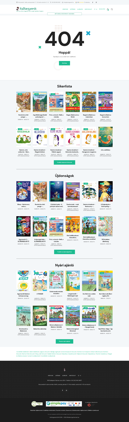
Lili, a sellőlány (105, 150)
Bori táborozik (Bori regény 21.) (105, 295)
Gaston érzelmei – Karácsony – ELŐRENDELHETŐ (89, 205)
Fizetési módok (60, 410)
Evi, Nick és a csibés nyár (89, 295)
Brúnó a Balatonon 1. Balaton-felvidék (56, 326)
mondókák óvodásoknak (48, 356)
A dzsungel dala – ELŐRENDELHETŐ (40, 240)
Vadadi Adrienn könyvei (54, 354)
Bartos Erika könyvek (28, 354)
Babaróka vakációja (40, 329)
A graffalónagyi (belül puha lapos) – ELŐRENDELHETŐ (40, 116)
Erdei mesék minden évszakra (56, 293)
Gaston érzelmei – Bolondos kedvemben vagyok (73, 151)
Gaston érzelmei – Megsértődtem (40, 151)
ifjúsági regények (55, 352)
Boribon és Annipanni (83, 352)
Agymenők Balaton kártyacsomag (23, 295)
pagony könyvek (45, 352)
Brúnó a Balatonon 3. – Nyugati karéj (89, 326)
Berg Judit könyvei (41, 354)
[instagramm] (96, 2)
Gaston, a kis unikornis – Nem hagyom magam (23, 151)
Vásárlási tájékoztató (36, 410)
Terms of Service (76, 414)
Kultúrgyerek (28, 9)
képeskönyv (91, 354)
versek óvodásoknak (34, 356)
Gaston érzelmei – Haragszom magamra (89, 151)
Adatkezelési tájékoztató (79, 410)
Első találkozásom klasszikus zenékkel (89, 238)
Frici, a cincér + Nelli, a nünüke (56, 116)
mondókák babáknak (22, 352)
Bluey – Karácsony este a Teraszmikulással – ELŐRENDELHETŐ (23, 205)
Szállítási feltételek (49, 410)
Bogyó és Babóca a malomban (89, 116)
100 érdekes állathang (106, 240)
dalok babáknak (34, 352)
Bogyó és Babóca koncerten (105, 116)
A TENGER (40, 294)
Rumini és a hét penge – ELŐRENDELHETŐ (23, 116)
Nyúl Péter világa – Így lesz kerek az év (106, 330)
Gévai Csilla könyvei (96, 352)
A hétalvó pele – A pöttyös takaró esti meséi (56, 205)
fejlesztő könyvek (82, 354)
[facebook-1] (92, 2)
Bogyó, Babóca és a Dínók (73, 116)
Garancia (68, 410)
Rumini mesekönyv (101, 354)
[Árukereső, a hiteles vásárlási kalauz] (37, 402)
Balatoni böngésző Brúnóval (73, 330)
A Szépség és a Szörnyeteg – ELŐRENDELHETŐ (105, 205)
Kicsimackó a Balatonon (23, 330)
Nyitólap (64, 63)
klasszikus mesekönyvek (69, 354)
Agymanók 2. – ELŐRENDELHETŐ (23, 240)
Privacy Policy (69, 414)
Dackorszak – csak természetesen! (73, 205)
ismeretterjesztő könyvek (68, 352)
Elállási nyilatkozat (93, 410)
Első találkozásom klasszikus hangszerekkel (73, 237)
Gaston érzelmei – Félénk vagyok (56, 151)
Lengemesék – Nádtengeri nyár (72, 295)
